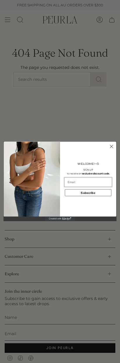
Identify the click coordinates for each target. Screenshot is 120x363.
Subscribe (88, 192)
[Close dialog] (111, 146)
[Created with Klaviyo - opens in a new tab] (60, 219)
